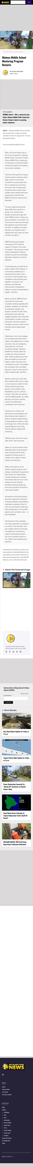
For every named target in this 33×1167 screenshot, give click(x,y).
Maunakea (7, 1120)
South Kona (7, 1133)
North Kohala (7, 1122)
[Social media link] (6, 651)
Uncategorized (6, 1140)
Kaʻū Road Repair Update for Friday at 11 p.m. (16, 732)
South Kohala (7, 1130)
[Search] (29, 2)
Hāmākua (6, 1112)
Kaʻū (5, 1117)
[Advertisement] (16, 17)
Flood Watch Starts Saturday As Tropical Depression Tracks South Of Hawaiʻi (15, 815)
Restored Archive (7, 1138)
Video (3, 1143)
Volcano (6, 1135)
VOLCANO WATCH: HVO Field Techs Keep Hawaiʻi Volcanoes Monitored (14, 843)
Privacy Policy (6, 1089)
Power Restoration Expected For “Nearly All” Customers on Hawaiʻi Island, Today (14, 786)
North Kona (7, 1125)
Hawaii (4, 1110)
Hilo (5, 1115)
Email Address (8, 695)
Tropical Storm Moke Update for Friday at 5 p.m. (16, 759)
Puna (5, 1128)
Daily (3, 1107)
